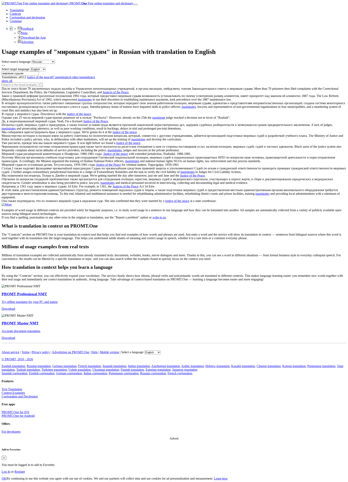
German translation (64, 366)
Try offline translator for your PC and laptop (30, 302)
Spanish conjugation (14, 373)
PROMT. (101, 3)
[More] (7, 204)
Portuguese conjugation (124, 373)
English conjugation (41, 373)
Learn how (221, 478)
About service (10, 352)
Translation (17, 10)
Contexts (15, 13)
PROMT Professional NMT (24, 294)
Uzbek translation (79, 369)
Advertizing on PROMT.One (70, 352)
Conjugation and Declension (20, 396)
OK (4, 478)
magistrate (158, 117)
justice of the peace (79, 114)
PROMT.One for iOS (15, 412)
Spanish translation (114, 366)
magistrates (85, 99)
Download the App (33, 37)
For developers (11, 431)
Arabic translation (192, 366)
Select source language (16, 61)
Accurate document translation (21, 331)
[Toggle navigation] (136, 4)
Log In (6, 471)
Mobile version (109, 352)
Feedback (27, 28)
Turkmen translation (54, 369)
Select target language (15, 69)
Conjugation (27, 17)
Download (8, 308)
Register (19, 471)
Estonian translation (158, 369)
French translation (89, 366)
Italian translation (139, 366)
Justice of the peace (115, 154)
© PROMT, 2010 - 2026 (17, 359)
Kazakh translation (243, 366)
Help (24, 33)
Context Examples (13, 392)
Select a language (132, 352)
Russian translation (39, 366)
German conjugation (69, 373)
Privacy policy (41, 352)
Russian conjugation (153, 373)
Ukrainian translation (105, 369)
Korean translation (294, 366)
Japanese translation (184, 369)
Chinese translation (269, 366)
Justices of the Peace (116, 92)
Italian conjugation (95, 373)
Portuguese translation (321, 366)
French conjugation (180, 373)
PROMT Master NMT (20, 323)
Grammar (16, 21)
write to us (159, 217)
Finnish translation (132, 369)
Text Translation (12, 389)
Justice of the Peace (95, 121)
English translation (13, 366)
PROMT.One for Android (18, 415)
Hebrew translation (217, 366)
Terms (25, 352)
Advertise (27, 42)
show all (7, 80)
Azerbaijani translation (165, 366)
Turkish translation (28, 369)
